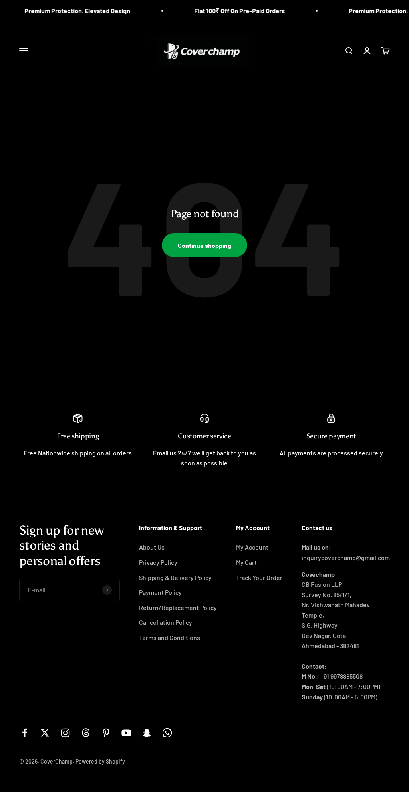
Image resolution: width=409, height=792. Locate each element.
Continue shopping (204, 245)
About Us (152, 547)
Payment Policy (160, 592)
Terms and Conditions (169, 637)
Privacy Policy (158, 562)
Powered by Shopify (100, 761)
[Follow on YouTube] (126, 732)
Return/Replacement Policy (178, 607)
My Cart (246, 562)
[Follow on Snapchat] (146, 732)
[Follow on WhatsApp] (167, 732)
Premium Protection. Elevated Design (69, 10)
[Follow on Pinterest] (106, 732)
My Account (252, 547)
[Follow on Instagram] (65, 732)
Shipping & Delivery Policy (175, 577)
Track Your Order (259, 577)
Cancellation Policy (165, 622)
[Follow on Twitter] (45, 732)
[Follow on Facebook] (24, 732)
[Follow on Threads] (85, 732)
